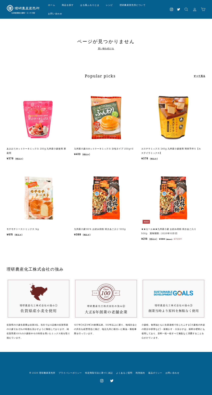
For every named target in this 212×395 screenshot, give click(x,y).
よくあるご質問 (124, 372)
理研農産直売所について (133, 4)
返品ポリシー (155, 372)
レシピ (109, 4)
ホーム (51, 4)
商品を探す (68, 4)
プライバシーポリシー (70, 372)
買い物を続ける (106, 48)
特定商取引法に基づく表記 (99, 372)
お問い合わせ (55, 13)
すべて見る (199, 76)
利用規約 (140, 372)
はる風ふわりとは (89, 4)
